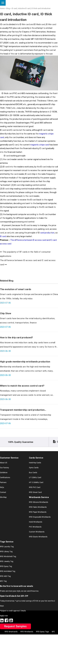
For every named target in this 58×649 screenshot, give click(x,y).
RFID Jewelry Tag (6, 561)
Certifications (5, 477)
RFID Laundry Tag (7, 547)
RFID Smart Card (35, 492)
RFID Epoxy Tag (6, 566)
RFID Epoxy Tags (42, 632)
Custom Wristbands (36, 532)
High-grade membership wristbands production (25, 361)
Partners (3, 482)
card (5, 24)
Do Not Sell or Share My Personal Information (27, 637)
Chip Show (5, 313)
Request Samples (15, 626)
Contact (3, 492)
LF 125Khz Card (35, 477)
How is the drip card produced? (16, 337)
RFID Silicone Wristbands (38, 502)
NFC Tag (3, 581)
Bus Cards (33, 473)
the (33, 28)
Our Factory (4, 468)
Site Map (3, 497)
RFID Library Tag (6, 552)
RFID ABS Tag (5, 576)
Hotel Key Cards (35, 463)
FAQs (2, 487)
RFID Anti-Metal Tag (7, 571)
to (18, 24)
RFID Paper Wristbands (37, 512)
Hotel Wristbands (35, 522)
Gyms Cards (34, 468)
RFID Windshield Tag (8, 556)
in (16, 24)
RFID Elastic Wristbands (38, 537)
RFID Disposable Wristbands (40, 517)
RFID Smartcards (11, 632)
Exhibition (3, 473)
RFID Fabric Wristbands (38, 507)
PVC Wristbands (35, 527)
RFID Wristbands (26, 632)
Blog (8, 8)
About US (3, 463)
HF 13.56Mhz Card (36, 482)
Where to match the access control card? (22, 385)
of (31, 32)
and (32, 24)
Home (2, 8)
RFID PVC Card (34, 487)
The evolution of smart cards (15, 289)
